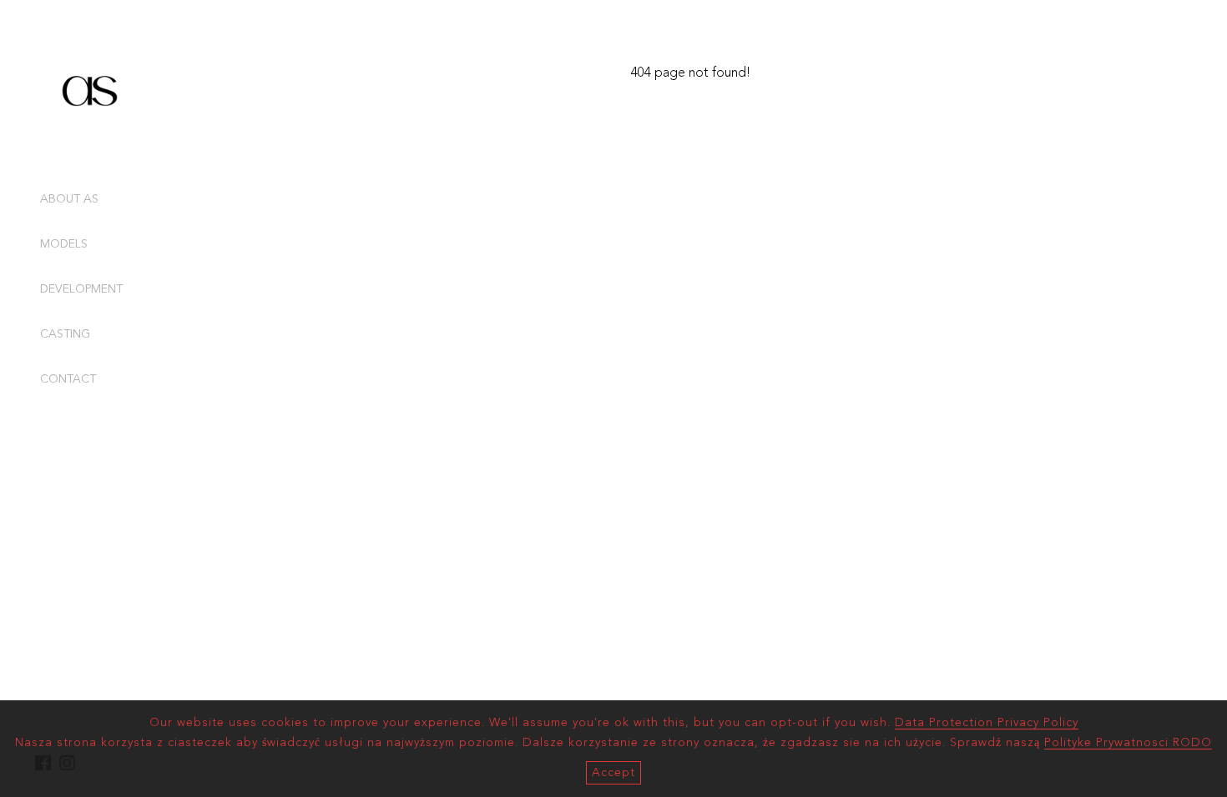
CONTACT (68, 379)
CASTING (65, 334)
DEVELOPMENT (81, 289)
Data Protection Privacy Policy (986, 723)
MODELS (64, 244)
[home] (90, 136)
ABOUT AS (69, 199)
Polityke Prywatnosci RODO (1128, 743)
